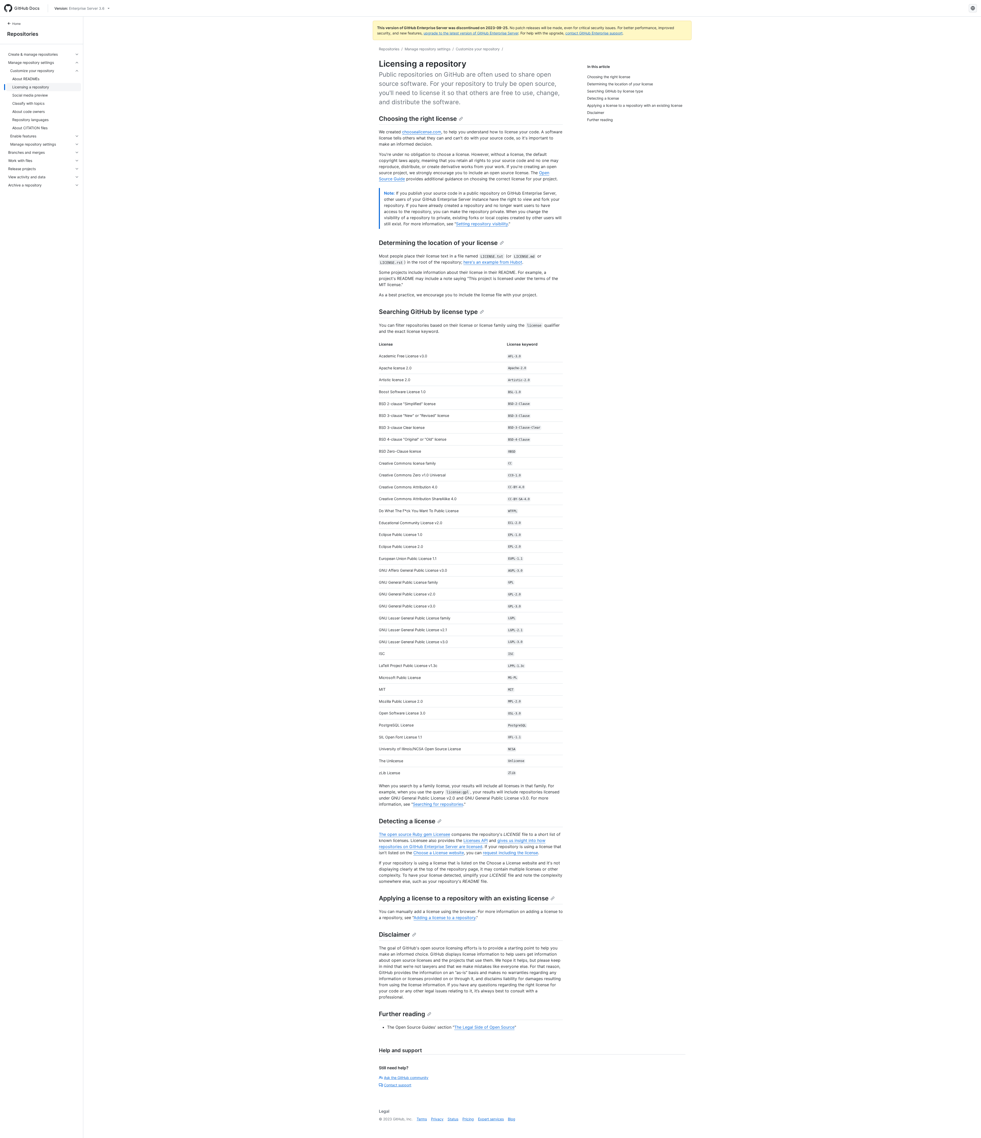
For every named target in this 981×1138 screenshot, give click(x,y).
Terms (422, 1119)
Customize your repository (478, 49)
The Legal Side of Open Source (484, 1027)
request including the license (510, 852)
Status (453, 1119)
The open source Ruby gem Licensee (414, 834)
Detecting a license (407, 821)
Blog (511, 1119)
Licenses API (475, 840)
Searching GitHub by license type (428, 311)
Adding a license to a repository (444, 917)
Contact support (397, 1085)
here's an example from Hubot (492, 262)
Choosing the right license (418, 118)
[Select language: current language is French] (973, 8)
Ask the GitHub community (406, 1077)
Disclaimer (394, 934)
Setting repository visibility (482, 223)
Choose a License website (438, 852)
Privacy (437, 1119)
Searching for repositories (438, 804)
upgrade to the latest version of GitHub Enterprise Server (471, 33)
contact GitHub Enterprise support (594, 33)
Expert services (491, 1119)
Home (16, 24)
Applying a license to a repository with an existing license (463, 898)
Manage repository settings (427, 49)
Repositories (22, 34)
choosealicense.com (421, 131)
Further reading (402, 1014)
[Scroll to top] (970, 1127)
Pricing (468, 1119)
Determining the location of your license (438, 243)
